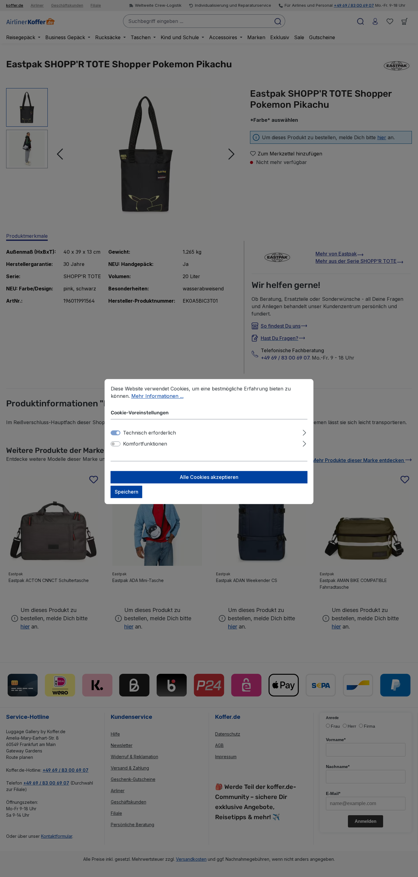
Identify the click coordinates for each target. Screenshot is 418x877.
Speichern (126, 492)
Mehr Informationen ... (157, 396)
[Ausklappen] (304, 432)
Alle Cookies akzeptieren (209, 477)
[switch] (116, 444)
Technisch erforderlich (149, 433)
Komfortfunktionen (145, 444)
